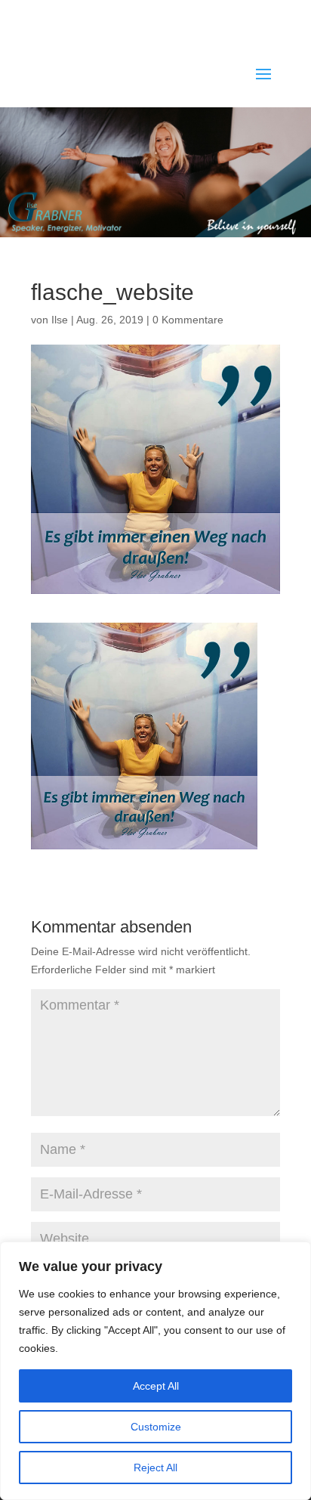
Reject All (155, 1467)
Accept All (156, 1386)
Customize (156, 1427)
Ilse (59, 320)
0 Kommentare (187, 320)
